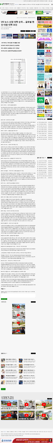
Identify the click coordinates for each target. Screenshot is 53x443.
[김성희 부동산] (26, 12)
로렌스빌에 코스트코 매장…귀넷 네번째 (43, 170)
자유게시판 (31, 431)
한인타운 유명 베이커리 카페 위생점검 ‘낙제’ (43, 162)
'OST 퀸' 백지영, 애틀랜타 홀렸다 (43, 172)
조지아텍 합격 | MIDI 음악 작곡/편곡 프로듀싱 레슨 (43, 124)
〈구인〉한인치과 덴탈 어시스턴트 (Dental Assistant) (43, 135)
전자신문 (45, 4)
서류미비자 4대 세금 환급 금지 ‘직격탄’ (43, 168)
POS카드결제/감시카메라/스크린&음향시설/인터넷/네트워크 (43, 122)
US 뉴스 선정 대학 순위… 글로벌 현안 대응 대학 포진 (28, 17)
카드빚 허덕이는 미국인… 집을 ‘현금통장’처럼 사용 (43, 166)
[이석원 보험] (44, 23)
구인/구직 (41, 4)
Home (2, 431)
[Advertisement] (18, 342)
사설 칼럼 (37, 4)
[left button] (32, 302)
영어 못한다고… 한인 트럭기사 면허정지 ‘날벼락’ (43, 177)
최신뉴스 (17, 4)
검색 (48, 4)
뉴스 (19, 17)
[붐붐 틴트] (48, 53)
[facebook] (34, 31)
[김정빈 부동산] (48, 111)
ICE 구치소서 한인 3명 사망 (43, 175)
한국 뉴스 (29, 4)
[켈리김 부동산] (48, 45)
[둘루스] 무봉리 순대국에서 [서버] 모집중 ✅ (43, 131)
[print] (32, 31)
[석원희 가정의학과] (40, 107)
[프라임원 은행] (40, 53)
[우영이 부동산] (44, 27)
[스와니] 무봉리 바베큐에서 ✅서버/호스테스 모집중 (43, 129)
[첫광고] (44, 12)
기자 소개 (49, 431)
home (17, 17)
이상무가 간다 (41, 431)
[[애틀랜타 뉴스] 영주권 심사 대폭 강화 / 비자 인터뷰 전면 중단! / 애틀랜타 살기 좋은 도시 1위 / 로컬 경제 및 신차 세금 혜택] (18, 330)
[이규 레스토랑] (9, 12)
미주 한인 (33, 4)
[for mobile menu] (52, 4)
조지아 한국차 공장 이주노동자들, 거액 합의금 (43, 164)
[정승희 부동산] (48, 92)
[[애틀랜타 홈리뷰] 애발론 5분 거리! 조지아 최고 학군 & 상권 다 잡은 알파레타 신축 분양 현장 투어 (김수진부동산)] (26, 415)
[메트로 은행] (48, 61)
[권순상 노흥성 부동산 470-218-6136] (6, 36)
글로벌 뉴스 (25, 4)
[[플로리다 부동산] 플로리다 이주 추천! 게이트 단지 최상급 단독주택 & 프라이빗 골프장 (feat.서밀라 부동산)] (18, 315)
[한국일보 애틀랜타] (7, 4)
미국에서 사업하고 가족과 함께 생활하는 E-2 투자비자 (43, 133)
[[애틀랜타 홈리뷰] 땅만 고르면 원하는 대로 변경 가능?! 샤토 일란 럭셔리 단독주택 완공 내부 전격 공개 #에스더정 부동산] (18, 323)
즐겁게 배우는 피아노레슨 (43, 137)
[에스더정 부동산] (48, 85)
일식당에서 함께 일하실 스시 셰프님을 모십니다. (43, 139)
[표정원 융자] (18, 36)
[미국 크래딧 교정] (30, 36)
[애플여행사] (48, 107)
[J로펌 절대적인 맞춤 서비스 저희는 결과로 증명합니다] (40, 85)
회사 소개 (45, 431)
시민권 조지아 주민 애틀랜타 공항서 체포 (43, 160)
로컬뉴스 (20, 4)
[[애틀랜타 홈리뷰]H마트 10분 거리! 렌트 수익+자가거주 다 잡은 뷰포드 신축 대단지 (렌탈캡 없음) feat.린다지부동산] (18, 307)
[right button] (34, 302)
